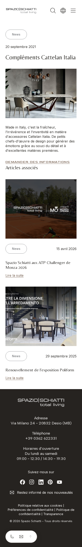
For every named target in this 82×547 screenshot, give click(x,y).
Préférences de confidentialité (30, 510)
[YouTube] (59, 482)
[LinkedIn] (41, 482)
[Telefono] (12, 536)
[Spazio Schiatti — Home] (21, 10)
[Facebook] (22, 482)
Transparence (53, 514)
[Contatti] (21, 536)
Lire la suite (14, 275)
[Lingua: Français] (63, 10)
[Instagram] (31, 482)
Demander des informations (37, 162)
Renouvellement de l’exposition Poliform (39, 369)
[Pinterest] (50, 482)
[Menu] (73, 10)
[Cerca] (53, 10)
